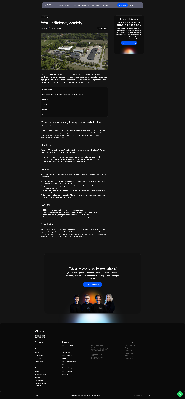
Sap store (38, 364)
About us (38, 358)
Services (37, 352)
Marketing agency (40, 374)
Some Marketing (67, 368)
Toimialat (37, 377)
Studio (37, 371)
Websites (65, 364)
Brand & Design (67, 355)
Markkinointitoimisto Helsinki (40, 384)
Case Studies (39, 355)
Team (36, 349)
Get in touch (39, 380)
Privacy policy (39, 361)
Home (37, 346)
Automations (66, 352)
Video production (67, 349)
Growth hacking (67, 371)
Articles (37, 368)
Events (64, 358)
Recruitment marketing (69, 361)
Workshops (65, 374)
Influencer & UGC (67, 346)
